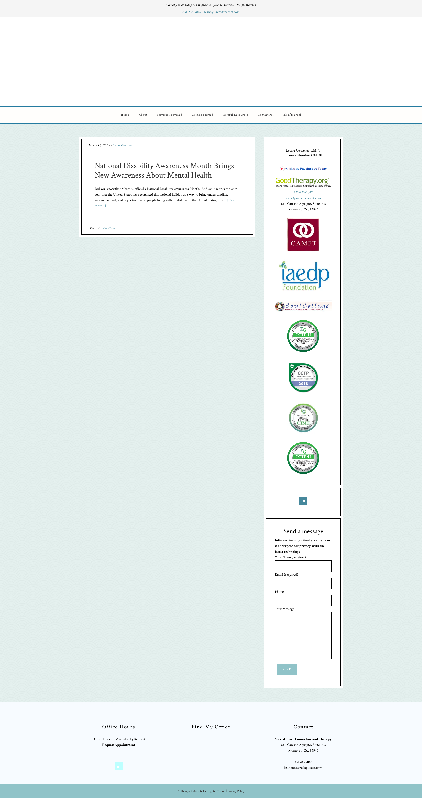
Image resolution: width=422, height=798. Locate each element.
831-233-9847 (192, 12)
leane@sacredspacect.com (222, 12)
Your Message (284, 609)
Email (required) (286, 574)
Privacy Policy (235, 791)
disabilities (109, 228)
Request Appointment (118, 745)
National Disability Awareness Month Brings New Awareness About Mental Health (164, 170)
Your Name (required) (290, 557)
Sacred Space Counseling (238, 60)
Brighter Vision (216, 791)
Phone (279, 591)
